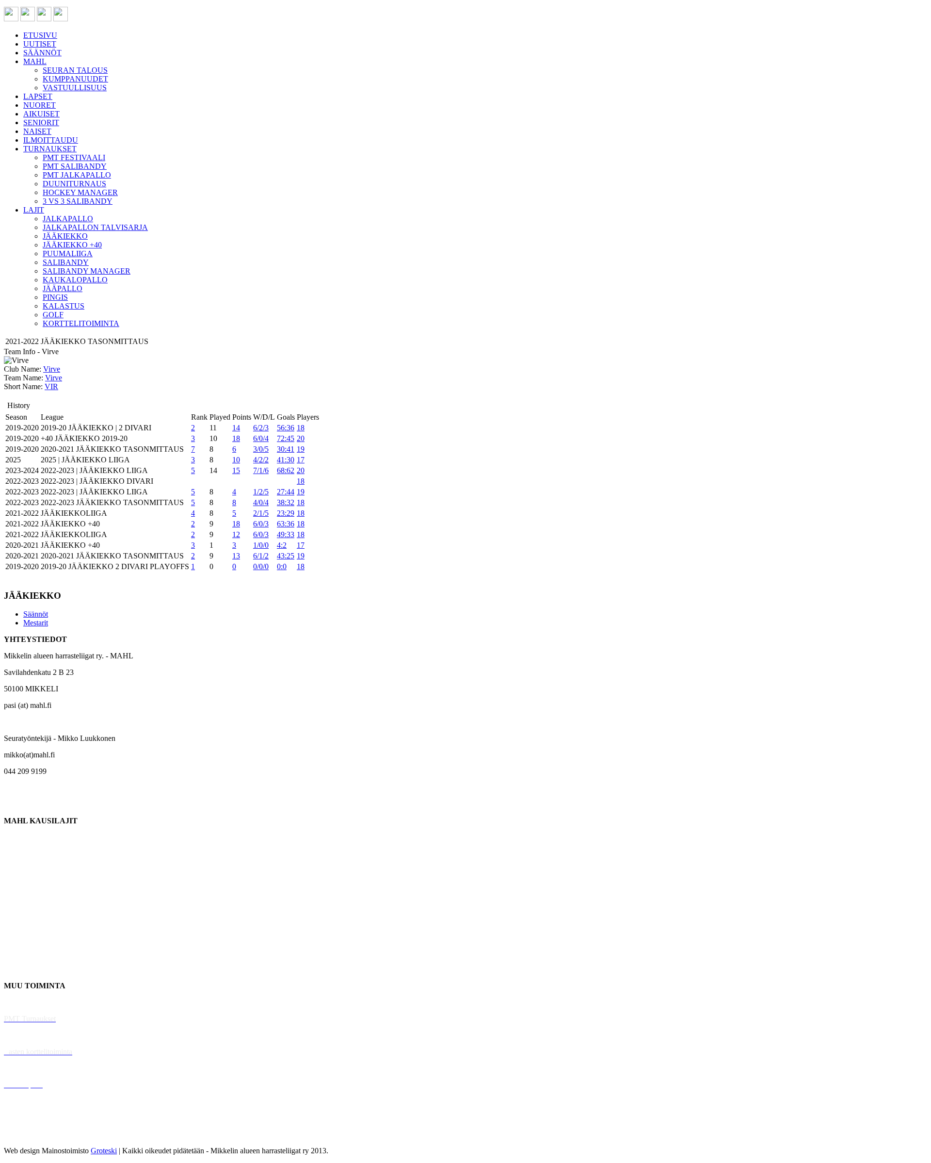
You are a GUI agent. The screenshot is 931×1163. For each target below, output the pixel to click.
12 (236, 534)
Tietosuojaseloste (30, 1134)
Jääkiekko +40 (26, 969)
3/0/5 (261, 449)
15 (236, 470)
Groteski (104, 1151)
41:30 (285, 460)
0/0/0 (261, 566)
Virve (51, 369)
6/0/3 (261, 524)
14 (236, 428)
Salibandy (19, 887)
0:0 (282, 566)
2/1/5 (261, 513)
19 (301, 449)
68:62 (285, 470)
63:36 (285, 524)
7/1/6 (261, 470)
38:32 (285, 502)
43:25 (285, 556)
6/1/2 (261, 556)
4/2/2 (261, 460)
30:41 (285, 449)
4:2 (282, 545)
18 (301, 428)
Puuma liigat (23, 953)
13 (236, 556)
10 (236, 460)
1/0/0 (261, 545)
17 (301, 460)
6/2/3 (261, 428)
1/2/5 (261, 492)
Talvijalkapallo (26, 920)
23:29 (285, 513)
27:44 (285, 492)
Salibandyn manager (35, 903)
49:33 (285, 534)
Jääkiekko (19, 854)
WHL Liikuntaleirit (34, 1068)
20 (301, 438)
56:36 (285, 428)
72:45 (285, 438)
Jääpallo (16, 936)
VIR (51, 386)
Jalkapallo (19, 870)
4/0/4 (261, 502)
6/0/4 (261, 438)
